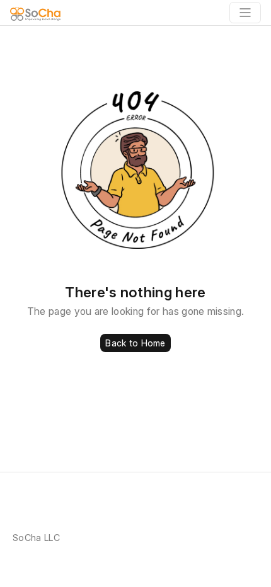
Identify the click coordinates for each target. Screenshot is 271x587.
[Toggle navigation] (245, 12)
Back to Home (135, 343)
